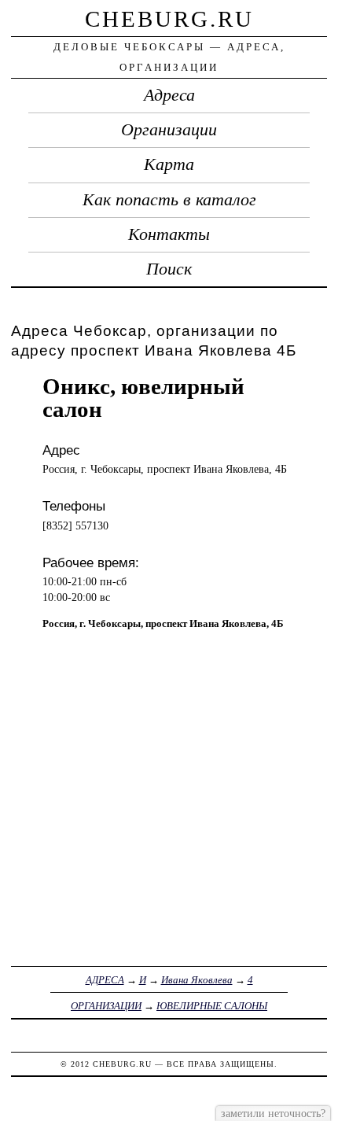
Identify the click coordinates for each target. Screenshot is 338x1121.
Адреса (169, 95)
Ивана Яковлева (197, 980)
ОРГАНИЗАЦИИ (106, 1006)
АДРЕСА (105, 980)
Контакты (169, 234)
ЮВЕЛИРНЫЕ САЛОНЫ (211, 1006)
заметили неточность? (273, 1113)
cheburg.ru (169, 18)
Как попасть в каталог (169, 199)
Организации (169, 129)
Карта (169, 164)
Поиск (169, 269)
